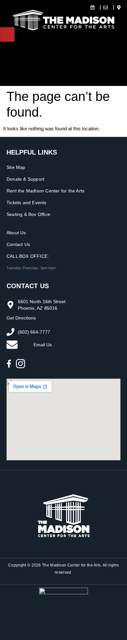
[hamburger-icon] (7, 34)
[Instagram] (20, 363)
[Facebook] (9, 364)
